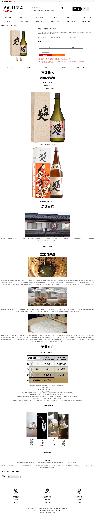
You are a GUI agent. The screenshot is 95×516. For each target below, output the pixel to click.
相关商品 (64, 68)
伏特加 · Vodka (87, 17)
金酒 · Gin (7, 21)
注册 (14, 1)
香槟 (53, 10)
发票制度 (47, 499)
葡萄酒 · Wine (23, 17)
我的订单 (62, 1)
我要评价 (91, 477)
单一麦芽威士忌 (47, 10)
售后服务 (16, 499)
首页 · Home (8, 17)
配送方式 (47, 502)
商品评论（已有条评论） (82, 68)
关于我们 (79, 502)
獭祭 (51, 10)
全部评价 (3, 471)
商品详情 (9, 68)
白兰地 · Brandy (71, 17)
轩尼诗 (42, 10)
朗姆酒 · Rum (39, 21)
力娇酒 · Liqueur (55, 21)
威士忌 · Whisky (39, 17)
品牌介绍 (28, 68)
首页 (8, 25)
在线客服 (71, 1)
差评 (17, 471)
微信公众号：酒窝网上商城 (79, 1)
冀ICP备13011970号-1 (56, 510)
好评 (8, 471)
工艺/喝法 (45, 68)
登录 (11, 1)
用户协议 (16, 502)
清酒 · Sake (55, 17)
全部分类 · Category (87, 21)
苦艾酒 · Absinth (71, 21)
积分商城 (67, 1)
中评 (13, 471)
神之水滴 (38, 10)
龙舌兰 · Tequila (24, 21)
